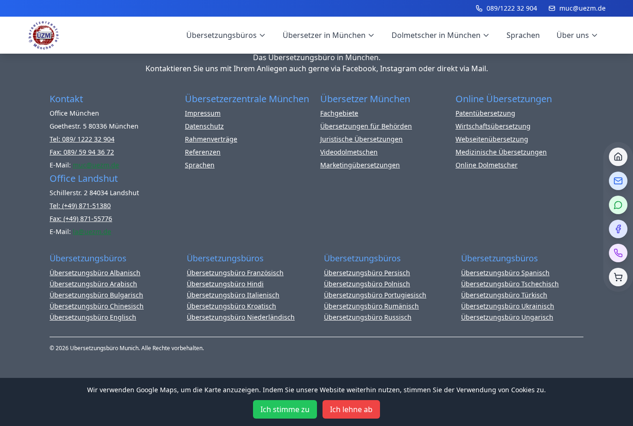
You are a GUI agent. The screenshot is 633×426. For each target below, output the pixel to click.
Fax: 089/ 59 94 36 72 (82, 152)
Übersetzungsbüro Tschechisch (510, 283)
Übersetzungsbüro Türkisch (504, 294)
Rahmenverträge (211, 139)
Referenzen (203, 152)
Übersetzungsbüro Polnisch (367, 283)
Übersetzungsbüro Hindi (225, 283)
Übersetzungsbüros (221, 35)
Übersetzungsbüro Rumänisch (371, 306)
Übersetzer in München (324, 35)
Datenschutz (204, 126)
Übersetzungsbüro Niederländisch (241, 317)
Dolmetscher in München (436, 35)
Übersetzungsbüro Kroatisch (231, 306)
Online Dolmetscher (487, 165)
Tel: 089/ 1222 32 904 (82, 139)
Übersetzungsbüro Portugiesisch (375, 294)
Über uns (573, 35)
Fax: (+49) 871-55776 (81, 218)
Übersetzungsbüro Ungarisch (507, 317)
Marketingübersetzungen (360, 165)
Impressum (203, 113)
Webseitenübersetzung (492, 139)
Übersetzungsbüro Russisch (367, 317)
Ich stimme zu (285, 409)
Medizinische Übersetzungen (501, 152)
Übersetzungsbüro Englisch (93, 317)
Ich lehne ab (351, 409)
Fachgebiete (339, 113)
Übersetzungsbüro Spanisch (505, 272)
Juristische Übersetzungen (361, 139)
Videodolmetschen (349, 152)
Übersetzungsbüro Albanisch (95, 272)
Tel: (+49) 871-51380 (80, 205)
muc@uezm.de (582, 8)
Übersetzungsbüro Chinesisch (97, 306)
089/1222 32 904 (512, 8)
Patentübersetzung (485, 113)
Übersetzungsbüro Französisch (235, 272)
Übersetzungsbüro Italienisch (233, 294)
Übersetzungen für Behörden (366, 126)
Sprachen (523, 35)
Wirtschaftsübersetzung (493, 126)
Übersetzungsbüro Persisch (367, 272)
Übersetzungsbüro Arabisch (93, 283)
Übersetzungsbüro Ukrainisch (507, 306)
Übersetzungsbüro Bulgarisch (96, 294)
